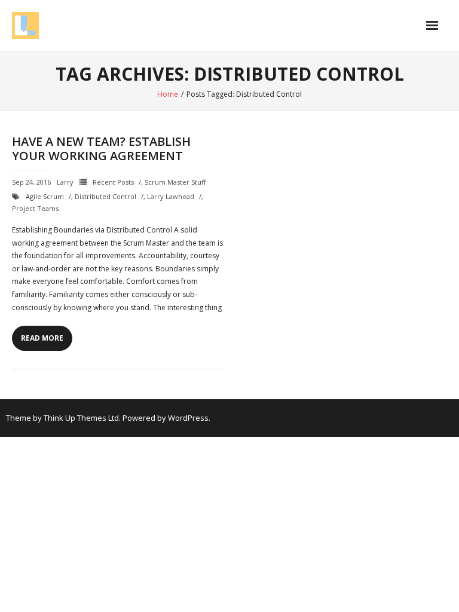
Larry (65, 182)
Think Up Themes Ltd (81, 417)
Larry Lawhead (170, 196)
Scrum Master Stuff (175, 182)
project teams (35, 208)
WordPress (188, 417)
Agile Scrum (45, 196)
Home (167, 94)
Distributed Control (105, 196)
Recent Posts (113, 182)
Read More (42, 338)
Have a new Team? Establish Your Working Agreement (101, 148)
